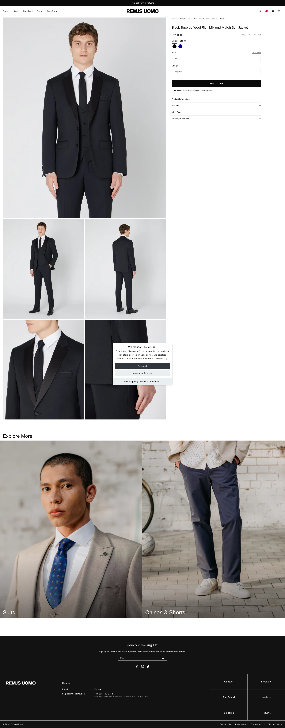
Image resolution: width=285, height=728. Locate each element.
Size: (174, 52)
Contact (228, 681)
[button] (6, 11)
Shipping (229, 712)
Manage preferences (142, 373)
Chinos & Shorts (165, 612)
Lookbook (266, 697)
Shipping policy (275, 724)
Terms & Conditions (150, 381)
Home (174, 19)
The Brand (229, 697)
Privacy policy (131, 381)
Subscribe (164, 658)
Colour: (179, 41)
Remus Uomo (17, 724)
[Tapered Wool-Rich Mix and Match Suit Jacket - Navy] (180, 46)
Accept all (142, 366)
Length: (175, 66)
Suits (9, 612)
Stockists (266, 681)
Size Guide (256, 52)
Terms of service (258, 724)
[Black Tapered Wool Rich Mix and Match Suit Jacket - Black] (174, 46)
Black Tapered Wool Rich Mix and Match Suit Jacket (202, 19)
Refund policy (226, 724)
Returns (266, 712)
